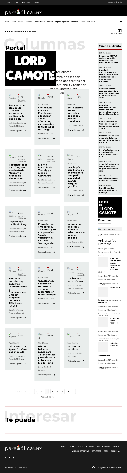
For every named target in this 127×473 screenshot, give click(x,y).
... (74, 391)
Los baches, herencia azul (75, 280)
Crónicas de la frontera (114, 320)
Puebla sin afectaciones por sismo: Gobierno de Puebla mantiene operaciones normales (108, 75)
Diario (36, 2)
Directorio (26, 2)
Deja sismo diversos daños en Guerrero (108, 179)
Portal (20, 97)
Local (14, 22)
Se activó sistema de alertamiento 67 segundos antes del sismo (109, 167)
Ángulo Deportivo (62, 22)
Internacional (40, 22)
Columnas (91, 22)
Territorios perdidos (73, 348)
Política (50, 22)
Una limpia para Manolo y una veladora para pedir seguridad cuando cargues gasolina (75, 177)
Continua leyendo (15, 130)
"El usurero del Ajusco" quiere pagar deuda (18, 349)
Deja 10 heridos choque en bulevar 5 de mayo (109, 190)
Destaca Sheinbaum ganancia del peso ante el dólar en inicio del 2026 (109, 139)
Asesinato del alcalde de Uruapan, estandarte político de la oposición (17, 112)
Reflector (74, 22)
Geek (83, 22)
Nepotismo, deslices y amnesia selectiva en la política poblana (76, 231)
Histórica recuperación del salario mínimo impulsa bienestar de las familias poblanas (109, 109)
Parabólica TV (12, 2)
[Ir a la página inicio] (16, 391)
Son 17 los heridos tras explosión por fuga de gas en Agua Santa (109, 125)
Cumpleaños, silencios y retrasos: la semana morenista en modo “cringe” (47, 288)
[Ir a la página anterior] (20, 391)
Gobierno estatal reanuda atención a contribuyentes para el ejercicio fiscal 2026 (109, 93)
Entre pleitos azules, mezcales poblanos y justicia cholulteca (75, 114)
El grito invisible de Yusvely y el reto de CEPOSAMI (45, 170)
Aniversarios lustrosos (107, 242)
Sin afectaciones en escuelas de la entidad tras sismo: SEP (109, 153)
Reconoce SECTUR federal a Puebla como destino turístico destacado (108, 59)
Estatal (20, 22)
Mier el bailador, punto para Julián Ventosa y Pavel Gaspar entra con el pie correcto (47, 354)
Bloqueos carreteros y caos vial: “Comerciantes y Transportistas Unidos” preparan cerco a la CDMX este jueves (18, 292)
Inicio (7, 22)
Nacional (29, 22)
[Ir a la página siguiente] (79, 391)
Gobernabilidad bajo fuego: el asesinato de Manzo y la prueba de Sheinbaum (18, 171)
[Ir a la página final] (83, 391)
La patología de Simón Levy (18, 223)
